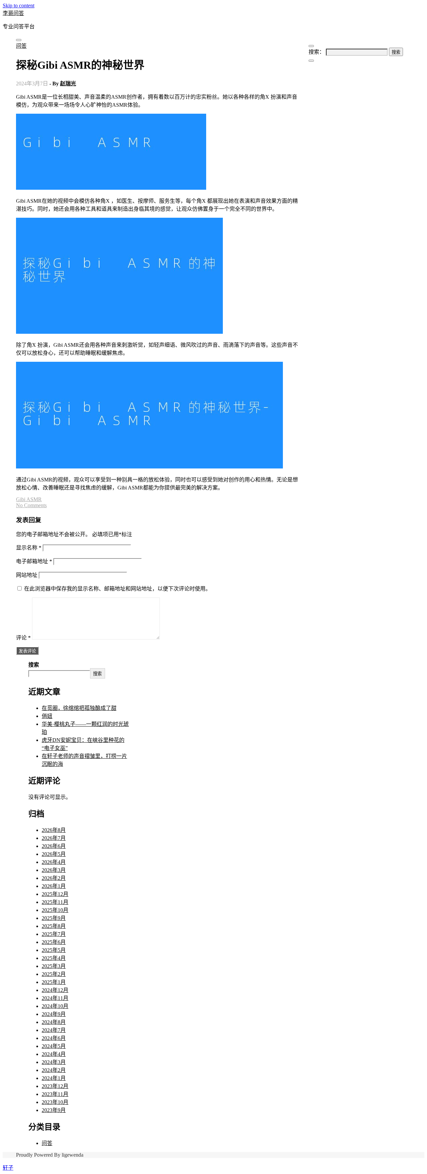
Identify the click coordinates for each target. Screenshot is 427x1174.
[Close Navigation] (311, 61)
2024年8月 (54, 1022)
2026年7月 (54, 838)
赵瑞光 (68, 83)
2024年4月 (54, 1054)
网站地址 (26, 575)
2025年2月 (54, 974)
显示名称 (28, 547)
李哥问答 (13, 13)
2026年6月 (54, 846)
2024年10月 (55, 1006)
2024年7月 (54, 1030)
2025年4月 (54, 958)
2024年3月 (54, 1062)
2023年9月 (54, 1110)
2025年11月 (55, 902)
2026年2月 (54, 878)
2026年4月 (54, 862)
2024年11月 (55, 998)
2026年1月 (54, 886)
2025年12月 (55, 894)
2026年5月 (54, 854)
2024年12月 (55, 990)
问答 (21, 46)
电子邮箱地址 (34, 561)
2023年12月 (55, 1086)
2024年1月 (54, 1078)
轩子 (8, 1168)
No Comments (31, 505)
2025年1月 (54, 982)
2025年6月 (54, 942)
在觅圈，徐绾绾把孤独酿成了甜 (79, 708)
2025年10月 (55, 910)
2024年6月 (54, 1038)
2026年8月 (54, 830)
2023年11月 (55, 1094)
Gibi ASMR (29, 499)
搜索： (317, 52)
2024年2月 (54, 1070)
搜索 (33, 665)
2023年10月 (55, 1102)
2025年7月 (54, 934)
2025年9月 (54, 918)
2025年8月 (54, 926)
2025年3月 (54, 966)
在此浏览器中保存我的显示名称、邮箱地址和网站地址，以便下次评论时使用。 (117, 589)
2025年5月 (54, 950)
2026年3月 (54, 870)
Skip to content (18, 5)
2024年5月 (54, 1046)
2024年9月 (54, 1014)
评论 (23, 638)
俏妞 (47, 716)
